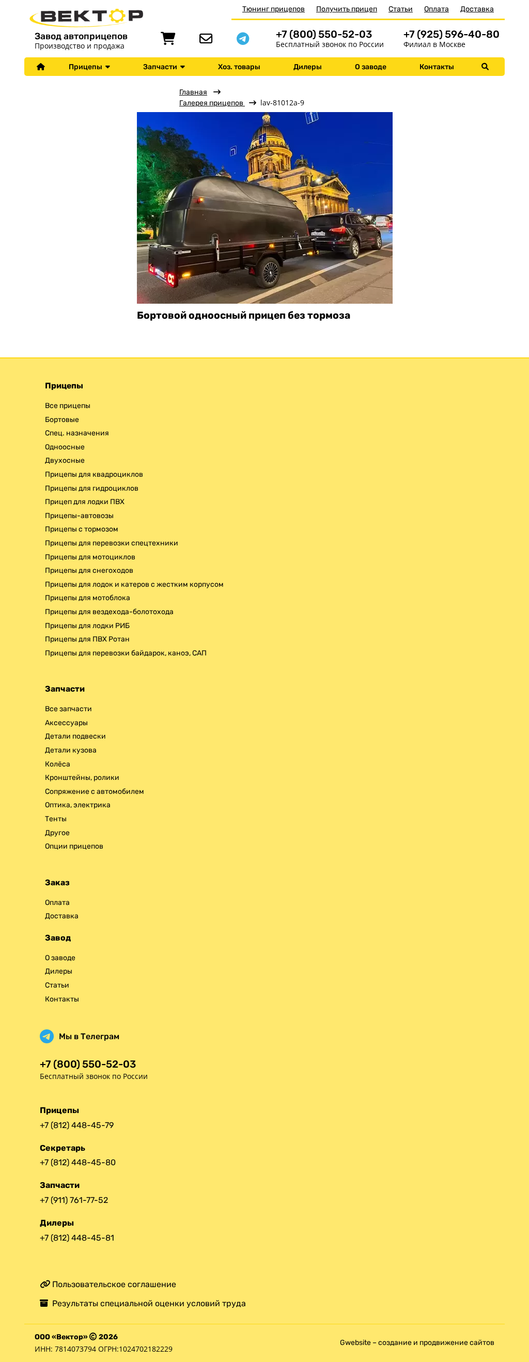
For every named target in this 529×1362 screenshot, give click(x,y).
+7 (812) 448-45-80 (78, 1162)
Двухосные (65, 460)
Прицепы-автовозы (79, 515)
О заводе (370, 66)
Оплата (436, 9)
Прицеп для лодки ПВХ (85, 501)
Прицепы (87, 66)
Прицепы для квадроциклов (94, 474)
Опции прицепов (74, 846)
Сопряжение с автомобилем (94, 791)
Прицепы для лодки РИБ (87, 625)
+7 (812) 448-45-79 (77, 1125)
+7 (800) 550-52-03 (324, 34)
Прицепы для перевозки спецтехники (111, 543)
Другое (57, 832)
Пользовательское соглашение (113, 1284)
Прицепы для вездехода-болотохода (109, 611)
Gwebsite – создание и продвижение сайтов (417, 1342)
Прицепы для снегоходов (89, 570)
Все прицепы (67, 405)
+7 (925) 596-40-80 (451, 34)
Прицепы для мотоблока (87, 597)
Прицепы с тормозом (81, 529)
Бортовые (62, 419)
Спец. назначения (77, 433)
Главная (193, 92)
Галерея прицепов (212, 103)
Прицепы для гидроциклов (91, 488)
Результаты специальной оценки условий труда (147, 1303)
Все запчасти (68, 709)
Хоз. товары (239, 66)
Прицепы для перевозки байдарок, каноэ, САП (126, 653)
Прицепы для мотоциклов (90, 557)
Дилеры (307, 66)
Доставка (477, 9)
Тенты (56, 819)
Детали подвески (75, 736)
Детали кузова (71, 750)
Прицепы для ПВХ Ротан (87, 639)
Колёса (57, 764)
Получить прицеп (346, 9)
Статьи (400, 9)
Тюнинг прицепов (273, 9)
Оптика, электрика (78, 805)
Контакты (436, 66)
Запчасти (161, 66)
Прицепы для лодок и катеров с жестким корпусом (134, 584)
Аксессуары (66, 722)
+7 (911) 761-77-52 (74, 1200)
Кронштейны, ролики (82, 777)
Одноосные (65, 447)
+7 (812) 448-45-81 (77, 1238)
